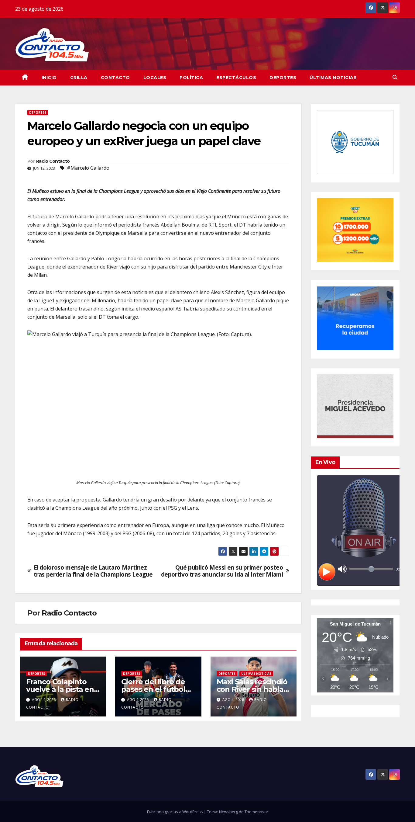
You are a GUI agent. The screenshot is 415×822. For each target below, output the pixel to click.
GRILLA (78, 77)
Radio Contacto (53, 161)
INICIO (49, 77)
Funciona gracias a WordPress (175, 811)
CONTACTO (115, 77)
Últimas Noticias (333, 77)
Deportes (282, 77)
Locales (154, 77)
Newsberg (228, 811)
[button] (395, 77)
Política (191, 77)
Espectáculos (236, 77)
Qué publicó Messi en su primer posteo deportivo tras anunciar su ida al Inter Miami (222, 571)
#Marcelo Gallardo (88, 168)
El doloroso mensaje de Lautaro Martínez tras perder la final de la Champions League (93, 571)
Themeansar (256, 811)
